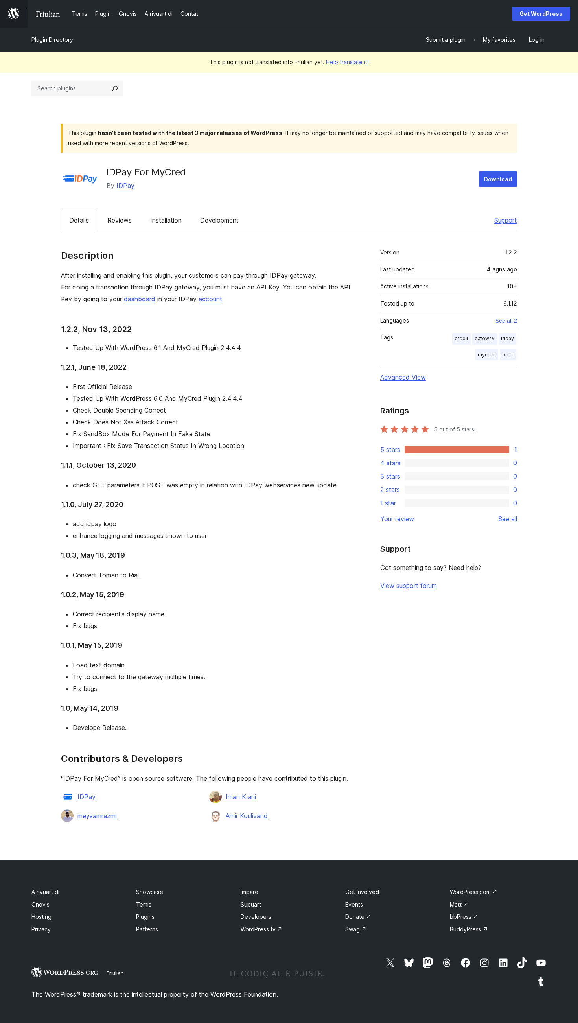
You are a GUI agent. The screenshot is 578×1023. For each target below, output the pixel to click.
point (508, 355)
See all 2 (506, 320)
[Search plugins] (115, 88)
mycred (487, 355)
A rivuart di (45, 891)
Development (219, 220)
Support (505, 220)
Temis (143, 904)
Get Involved (362, 891)
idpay (507, 338)
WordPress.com (473, 891)
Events (354, 904)
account (210, 299)
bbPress (464, 916)
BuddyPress (469, 929)
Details (79, 220)
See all (507, 519)
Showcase (149, 891)
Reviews (119, 220)
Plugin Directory (52, 39)
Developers (256, 916)
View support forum (408, 586)
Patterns (147, 929)
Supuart (251, 904)
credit (461, 338)
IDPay (125, 186)
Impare (249, 891)
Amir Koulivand (247, 816)
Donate (358, 916)
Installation (166, 220)
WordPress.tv (261, 929)
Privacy (41, 929)
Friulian (115, 973)
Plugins (145, 916)
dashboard (139, 299)
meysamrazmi (97, 816)
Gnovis (40, 904)
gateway (485, 338)
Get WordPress (541, 13)
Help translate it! (347, 62)
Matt (459, 904)
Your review (397, 519)
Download (498, 179)
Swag (355, 929)
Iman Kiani (241, 797)
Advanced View (403, 377)
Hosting (41, 916)
